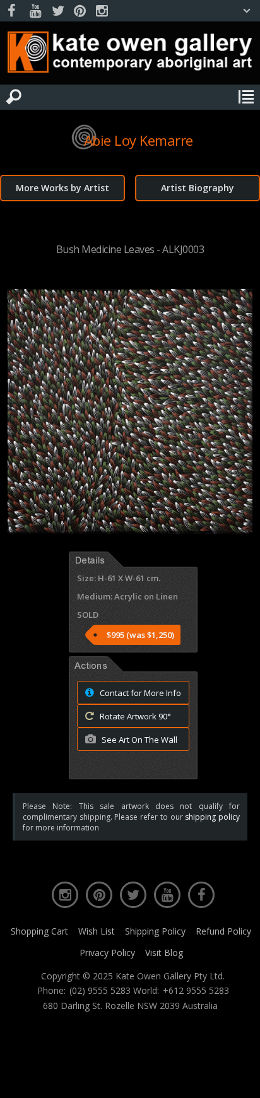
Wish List (96, 931)
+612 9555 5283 (196, 991)
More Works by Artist (62, 188)
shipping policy (212, 817)
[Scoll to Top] (239, 1077)
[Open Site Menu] (246, 97)
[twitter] (57, 11)
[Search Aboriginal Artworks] (14, 97)
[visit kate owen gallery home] (130, 55)
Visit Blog (164, 953)
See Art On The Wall (138, 739)
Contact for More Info (139, 693)
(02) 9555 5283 (100, 991)
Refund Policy (223, 931)
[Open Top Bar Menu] (246, 11)
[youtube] (35, 11)
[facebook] (13, 11)
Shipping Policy (155, 931)
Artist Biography (197, 188)
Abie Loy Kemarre (138, 140)
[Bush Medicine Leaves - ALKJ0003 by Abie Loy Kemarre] (130, 530)
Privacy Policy (107, 953)
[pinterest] (79, 11)
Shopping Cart (39, 931)
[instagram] (101, 11)
